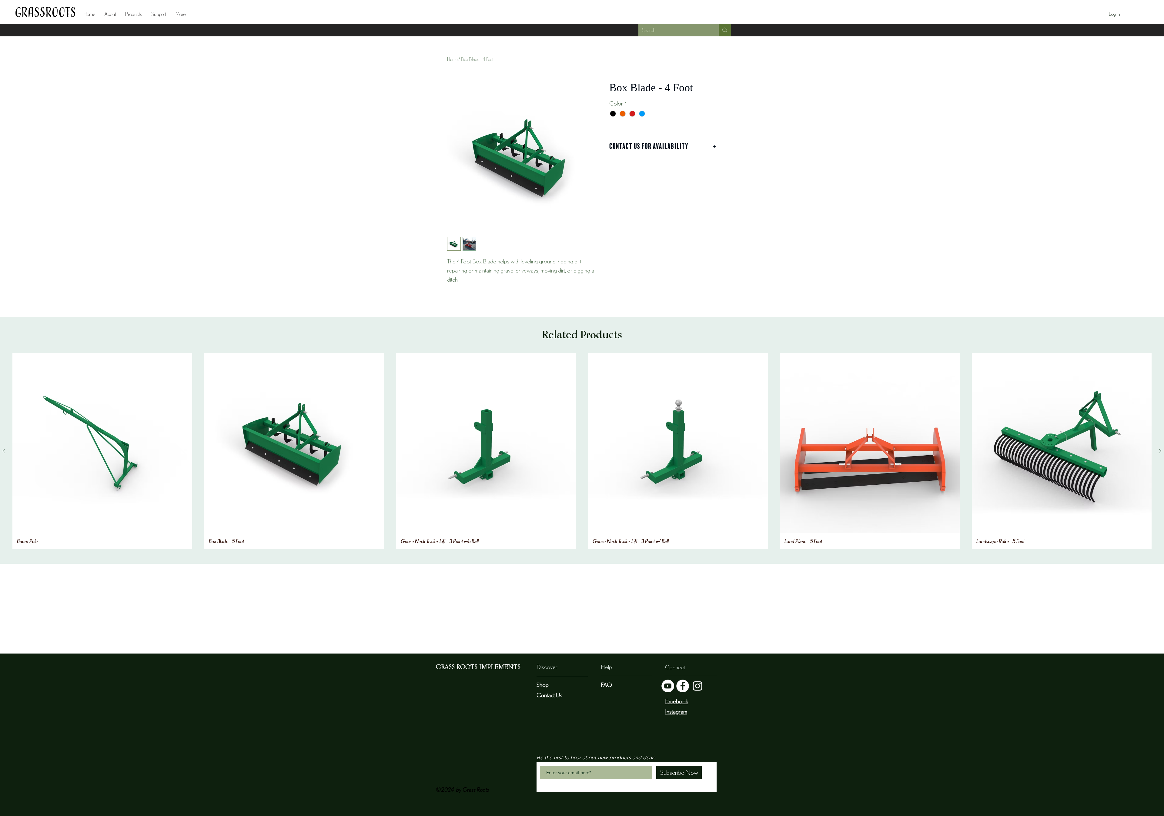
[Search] (725, 30)
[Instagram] (697, 686)
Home (452, 59)
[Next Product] (1160, 451)
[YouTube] (667, 686)
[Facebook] (682, 686)
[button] (134, 14)
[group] (582, 451)
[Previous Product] (3, 451)
